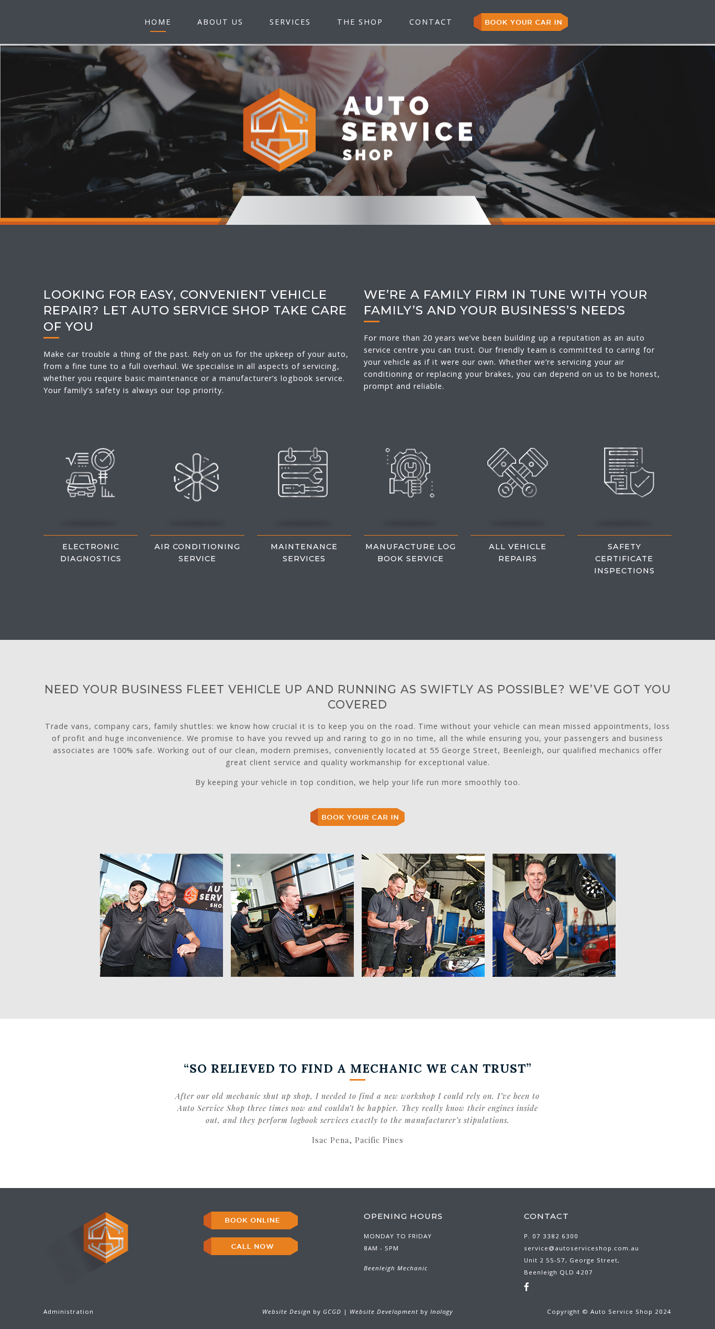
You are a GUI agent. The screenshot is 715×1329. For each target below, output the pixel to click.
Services (290, 22)
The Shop (360, 22)
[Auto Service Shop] (357, 130)
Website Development (384, 1311)
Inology (441, 1311)
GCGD (332, 1311)
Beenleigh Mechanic (396, 1268)
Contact (431, 22)
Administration (68, 1311)
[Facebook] (527, 1287)
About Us (220, 22)
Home (157, 22)
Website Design (286, 1311)
